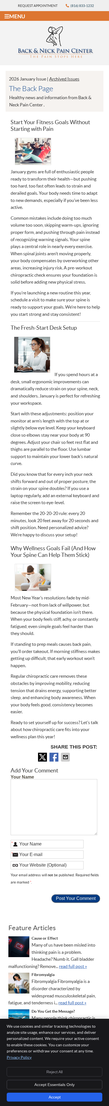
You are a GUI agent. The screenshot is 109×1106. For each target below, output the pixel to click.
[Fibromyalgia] (18, 984)
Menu (17, 16)
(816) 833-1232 (82, 5)
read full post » (73, 966)
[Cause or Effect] (18, 947)
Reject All (54, 1072)
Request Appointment (38, 5)
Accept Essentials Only (54, 1084)
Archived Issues (64, 78)
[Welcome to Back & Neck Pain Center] (54, 56)
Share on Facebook (54, 757)
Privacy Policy (19, 1057)
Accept (55, 1097)
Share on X (43, 757)
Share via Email (66, 757)
